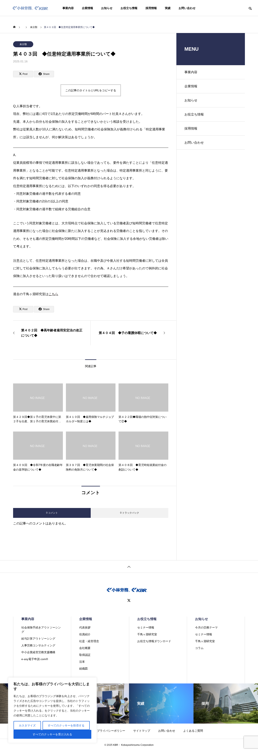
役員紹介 (85, 634)
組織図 (83, 668)
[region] (52, 710)
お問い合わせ (187, 8)
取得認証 (85, 654)
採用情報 (151, 8)
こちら (53, 294)
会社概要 (85, 648)
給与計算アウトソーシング (38, 638)
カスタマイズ (27, 725)
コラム (199, 648)
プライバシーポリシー (111, 730)
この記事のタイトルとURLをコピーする (90, 90)
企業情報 (87, 8)
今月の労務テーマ (206, 627)
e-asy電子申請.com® (34, 659)
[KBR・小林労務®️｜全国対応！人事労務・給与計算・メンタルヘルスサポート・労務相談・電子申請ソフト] (30, 8)
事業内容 (68, 8)
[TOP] (129, 566)
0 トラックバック (129, 512)
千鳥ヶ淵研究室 (147, 634)
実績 (168, 8)
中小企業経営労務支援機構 (38, 652)
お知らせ (106, 8)
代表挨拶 (85, 627)
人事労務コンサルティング (38, 645)
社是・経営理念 (89, 641)
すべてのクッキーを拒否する (66, 725)
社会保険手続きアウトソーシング (41, 629)
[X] (129, 601)
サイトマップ (141, 730)
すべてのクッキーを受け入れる (52, 734)
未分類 (23, 44)
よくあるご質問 (193, 730)
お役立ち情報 (129, 8)
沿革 (82, 661)
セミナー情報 (145, 627)
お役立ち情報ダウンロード (154, 641)
